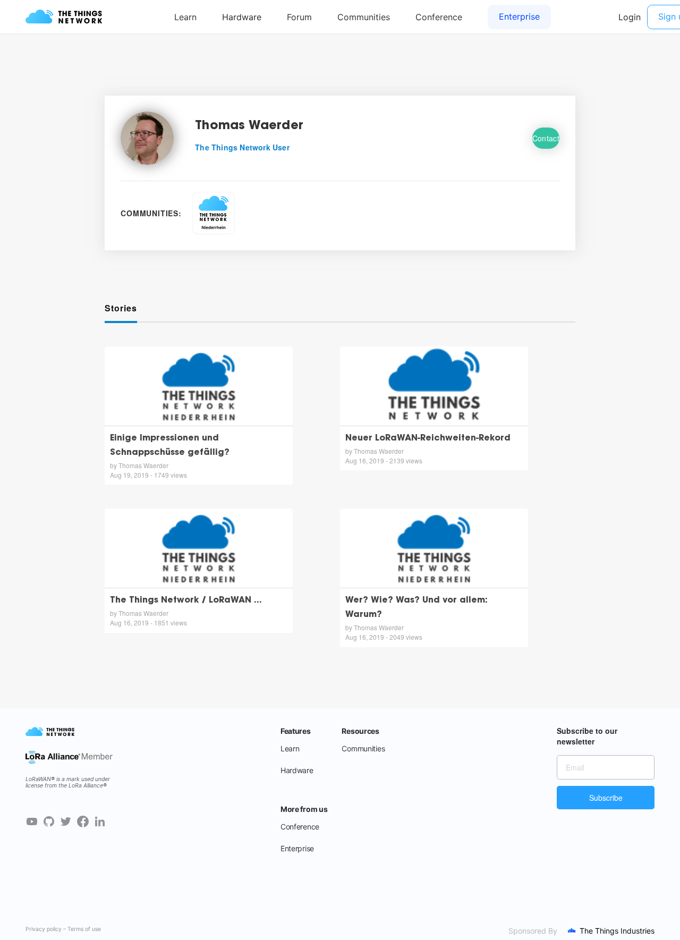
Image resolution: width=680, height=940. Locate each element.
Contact (545, 138)
